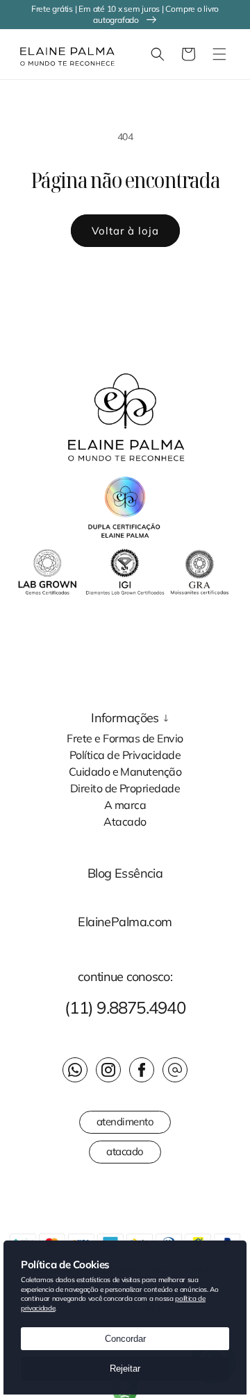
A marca (125, 804)
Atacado (124, 821)
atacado (125, 1151)
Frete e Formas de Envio (125, 737)
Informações (125, 718)
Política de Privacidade (125, 754)
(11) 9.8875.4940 (125, 1007)
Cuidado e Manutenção (125, 771)
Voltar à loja (125, 230)
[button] (157, 54)
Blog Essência (125, 873)
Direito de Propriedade (125, 787)
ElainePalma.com (125, 922)
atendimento (125, 1121)
